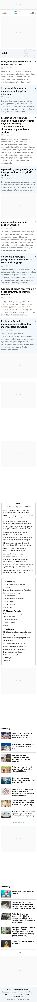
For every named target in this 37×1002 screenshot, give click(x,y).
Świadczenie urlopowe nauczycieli (14, 635)
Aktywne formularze (15, 611)
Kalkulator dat (7, 607)
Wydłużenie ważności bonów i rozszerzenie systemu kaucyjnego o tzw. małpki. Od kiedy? (18, 566)
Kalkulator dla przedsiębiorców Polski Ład (17, 590)
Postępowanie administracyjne (13, 614)
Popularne (9, 506)
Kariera (7, 994)
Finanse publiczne (9, 617)
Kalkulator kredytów (9, 596)
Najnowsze (19, 506)
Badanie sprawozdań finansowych (14, 646)
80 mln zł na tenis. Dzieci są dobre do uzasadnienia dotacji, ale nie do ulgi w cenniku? (16, 511)
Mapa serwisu (18, 996)
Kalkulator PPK (8, 601)
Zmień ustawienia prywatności (13, 992)
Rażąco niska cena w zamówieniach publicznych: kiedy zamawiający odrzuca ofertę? (17, 522)
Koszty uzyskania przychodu (12, 652)
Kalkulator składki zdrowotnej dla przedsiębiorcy (14, 586)
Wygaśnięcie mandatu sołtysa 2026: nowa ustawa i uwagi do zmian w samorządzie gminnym (17, 539)
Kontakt (19, 994)
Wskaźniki (9, 629)
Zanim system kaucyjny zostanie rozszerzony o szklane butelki (14, 555)
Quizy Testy (6, 660)
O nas (9, 990)
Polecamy (5, 886)
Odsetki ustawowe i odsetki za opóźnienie (17, 632)
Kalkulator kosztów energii (11, 593)
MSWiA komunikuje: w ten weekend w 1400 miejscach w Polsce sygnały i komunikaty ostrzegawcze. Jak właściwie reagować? (18, 517)
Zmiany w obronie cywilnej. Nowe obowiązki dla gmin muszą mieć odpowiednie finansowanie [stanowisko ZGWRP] (18, 571)
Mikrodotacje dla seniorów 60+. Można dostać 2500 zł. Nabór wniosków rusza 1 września (17, 550)
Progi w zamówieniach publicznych (14, 643)
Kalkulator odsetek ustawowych (13, 598)
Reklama (27, 994)
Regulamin (29, 992)
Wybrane (28, 506)
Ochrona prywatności (20, 990)
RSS (13, 994)
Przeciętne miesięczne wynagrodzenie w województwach (16, 639)
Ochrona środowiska (10, 622)
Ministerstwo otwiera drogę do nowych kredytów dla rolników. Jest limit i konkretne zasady (17, 544)
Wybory (5, 625)
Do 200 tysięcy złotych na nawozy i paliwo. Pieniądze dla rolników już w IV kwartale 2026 (17, 528)
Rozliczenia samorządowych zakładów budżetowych (16, 656)
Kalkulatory (10, 581)
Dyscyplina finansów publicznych (14, 649)
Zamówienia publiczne (10, 619)
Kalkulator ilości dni (9, 604)
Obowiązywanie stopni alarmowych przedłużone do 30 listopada (15, 533)
